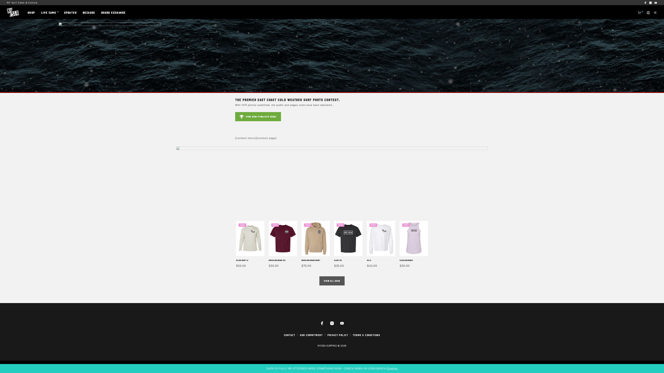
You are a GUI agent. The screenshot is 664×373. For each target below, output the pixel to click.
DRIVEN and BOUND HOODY (310, 260)
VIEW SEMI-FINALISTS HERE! (261, 117)
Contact (289, 335)
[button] (640, 12)
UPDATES (70, 12)
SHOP (31, 12)
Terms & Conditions (366, 335)
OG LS (369, 260)
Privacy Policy (338, 335)
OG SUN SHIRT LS (242, 260)
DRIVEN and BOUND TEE (277, 260)
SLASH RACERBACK (406, 260)
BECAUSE (89, 12)
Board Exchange (113, 12)
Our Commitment (311, 335)
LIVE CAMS (48, 12)
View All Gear (332, 281)
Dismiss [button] (392, 368)
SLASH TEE (338, 260)
